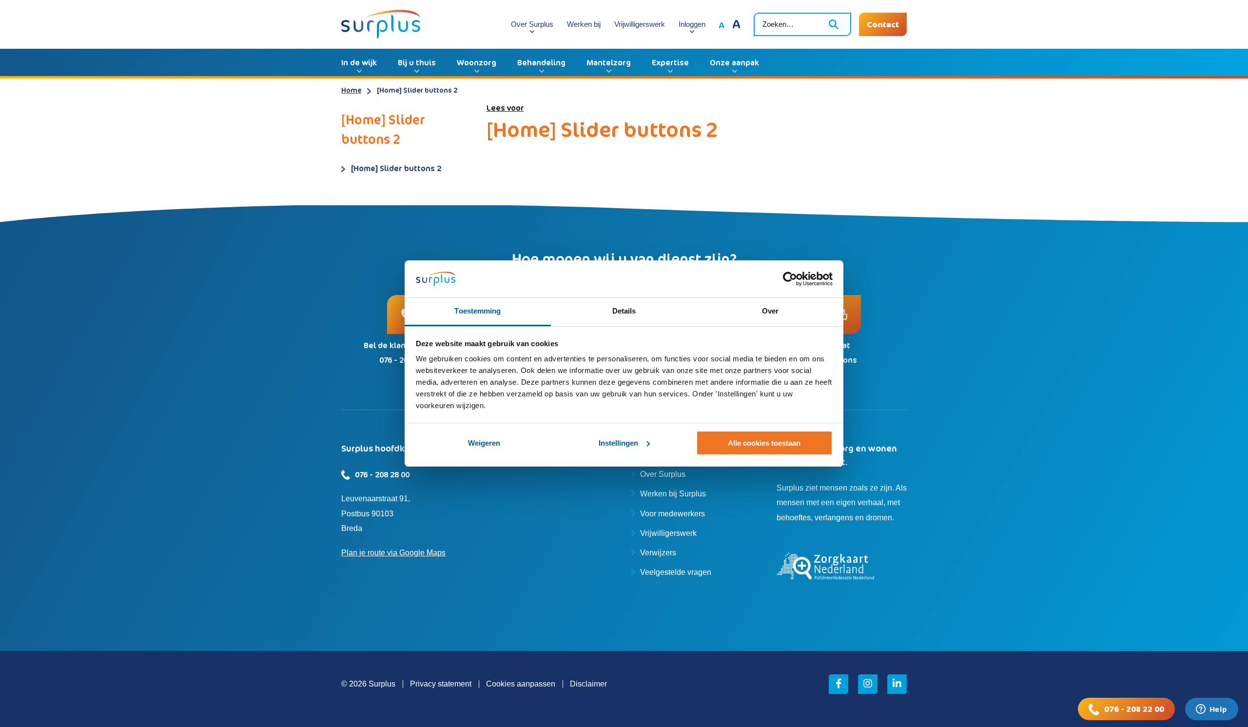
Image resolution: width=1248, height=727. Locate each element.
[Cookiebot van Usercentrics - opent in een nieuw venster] (790, 279)
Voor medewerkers (672, 514)
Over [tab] (770, 311)
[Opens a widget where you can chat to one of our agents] (1211, 710)
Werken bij (584, 24)
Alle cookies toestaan (764, 443)
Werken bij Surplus (673, 494)
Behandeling (541, 62)
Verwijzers (658, 553)
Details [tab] (624, 311)
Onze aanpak (734, 62)
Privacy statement (440, 684)
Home (351, 90)
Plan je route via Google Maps (393, 553)
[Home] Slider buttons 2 (396, 168)
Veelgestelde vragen (675, 572)
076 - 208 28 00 (382, 474)
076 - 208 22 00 (1134, 709)
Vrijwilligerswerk (639, 24)
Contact (883, 24)
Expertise (670, 62)
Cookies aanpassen (520, 684)
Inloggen (692, 24)
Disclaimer (588, 684)
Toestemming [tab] (477, 311)
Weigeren (484, 443)
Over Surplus (532, 24)
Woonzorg (476, 62)
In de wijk (359, 62)
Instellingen (618, 443)
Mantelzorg (608, 62)
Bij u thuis (417, 62)
